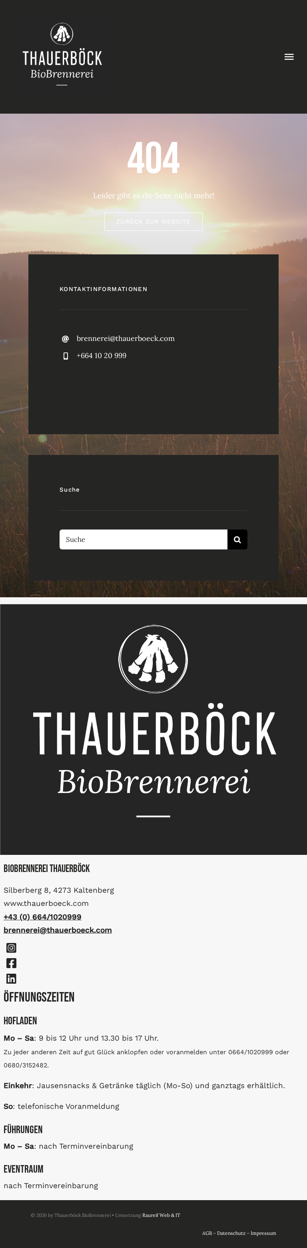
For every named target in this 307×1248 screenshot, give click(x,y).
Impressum (263, 1233)
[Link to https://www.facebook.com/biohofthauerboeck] (11, 963)
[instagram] (91, 389)
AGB (207, 1233)
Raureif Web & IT (161, 1215)
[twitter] (113, 389)
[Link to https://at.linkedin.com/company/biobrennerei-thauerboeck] (11, 979)
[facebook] (69, 389)
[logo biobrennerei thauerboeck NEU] (62, 19)
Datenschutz (231, 1233)
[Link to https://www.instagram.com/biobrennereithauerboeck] (11, 948)
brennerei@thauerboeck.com (126, 338)
